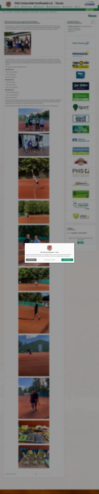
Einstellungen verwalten (49, 259)
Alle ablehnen (31, 259)
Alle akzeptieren (67, 259)
